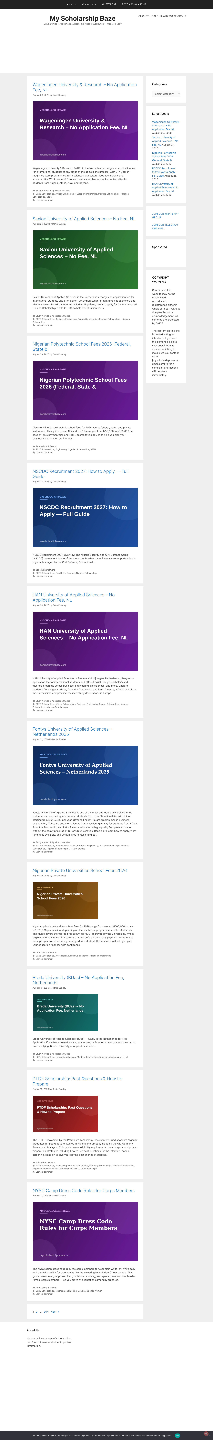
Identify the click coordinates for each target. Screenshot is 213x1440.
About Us (72, 4)
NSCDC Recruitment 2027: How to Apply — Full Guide (165, 172)
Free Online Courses (65, 573)
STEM (49, 197)
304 (46, 1311)
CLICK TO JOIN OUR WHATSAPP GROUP (162, 16)
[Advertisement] (162, 46)
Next (55, 1311)
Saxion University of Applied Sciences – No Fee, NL (84, 218)
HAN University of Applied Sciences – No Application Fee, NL (165, 187)
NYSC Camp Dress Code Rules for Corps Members (84, 1190)
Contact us (87, 4)
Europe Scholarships (87, 194)
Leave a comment (44, 200)
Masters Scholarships (109, 194)
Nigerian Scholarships (78, 449)
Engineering (71, 319)
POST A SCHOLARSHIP (134, 4)
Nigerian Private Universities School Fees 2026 (80, 870)
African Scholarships (65, 194)
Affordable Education (65, 845)
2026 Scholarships (45, 194)
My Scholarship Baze (83, 18)
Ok (177, 1435)
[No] (209, 1435)
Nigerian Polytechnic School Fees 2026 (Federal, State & (164, 156)
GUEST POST (109, 4)
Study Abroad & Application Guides (53, 190)
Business (59, 319)
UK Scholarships (77, 848)
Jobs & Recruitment (45, 570)
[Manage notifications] (206, 1433)
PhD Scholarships (63, 1168)
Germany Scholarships (100, 1165)
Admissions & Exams (46, 446)
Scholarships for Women (90, 1291)
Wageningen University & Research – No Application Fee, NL (165, 125)
